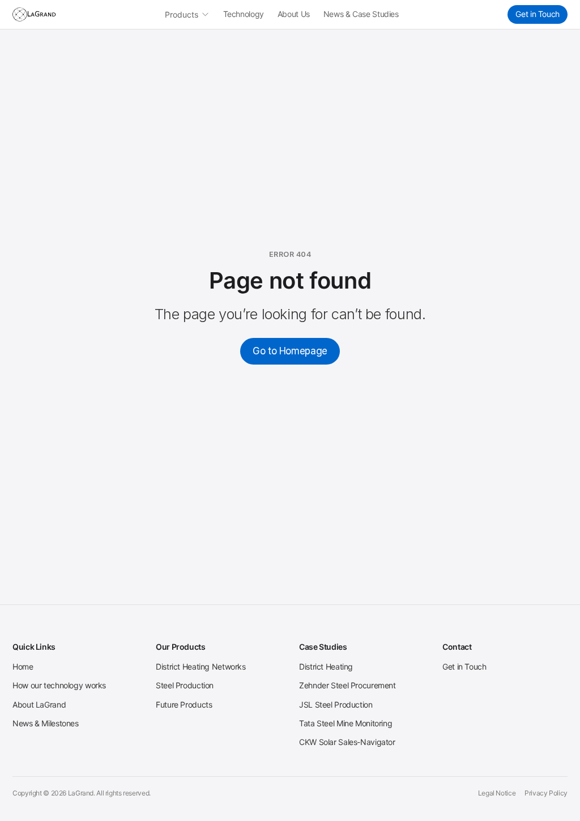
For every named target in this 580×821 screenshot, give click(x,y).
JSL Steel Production (336, 704)
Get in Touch (537, 14)
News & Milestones (45, 723)
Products (181, 14)
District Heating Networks (201, 666)
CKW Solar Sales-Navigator (347, 742)
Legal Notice (497, 793)
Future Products (184, 704)
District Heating (326, 666)
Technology (243, 14)
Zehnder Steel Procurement (347, 685)
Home (22, 666)
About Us (294, 14)
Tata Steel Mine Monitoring (345, 723)
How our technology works (59, 685)
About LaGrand (39, 704)
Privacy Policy (546, 793)
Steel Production (185, 685)
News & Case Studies (361, 14)
